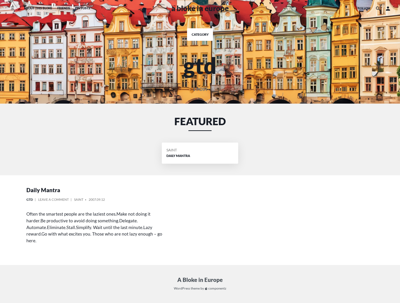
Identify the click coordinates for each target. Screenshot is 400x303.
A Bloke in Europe (200, 8)
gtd (29, 199)
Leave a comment (53, 200)
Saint (171, 150)
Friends (63, 8)
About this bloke (38, 8)
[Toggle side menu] (12, 8)
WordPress (182, 288)
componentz (217, 288)
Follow (364, 8)
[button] (388, 8)
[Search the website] (378, 8)
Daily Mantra (43, 190)
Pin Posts (82, 8)
